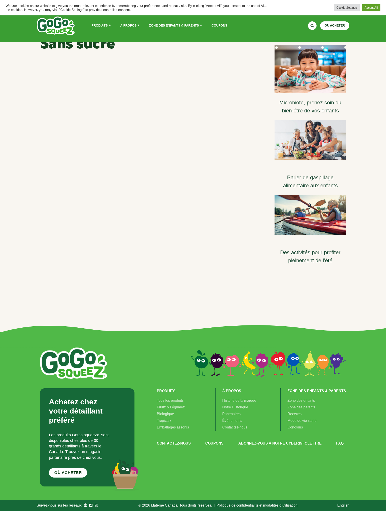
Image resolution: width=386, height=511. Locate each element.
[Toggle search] (312, 25)
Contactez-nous (234, 427)
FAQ (340, 443)
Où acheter (68, 472)
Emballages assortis (173, 427)
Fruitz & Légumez (171, 407)
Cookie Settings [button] (346, 7)
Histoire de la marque (239, 400)
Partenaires (231, 414)
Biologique (165, 414)
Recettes (294, 414)
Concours (295, 427)
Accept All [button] (371, 7)
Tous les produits (170, 400)
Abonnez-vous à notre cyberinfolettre (280, 443)
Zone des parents (301, 407)
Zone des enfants (301, 400)
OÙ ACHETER (335, 25)
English (343, 505)
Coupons (214, 443)
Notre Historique (235, 407)
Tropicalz (164, 420)
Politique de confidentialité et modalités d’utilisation (257, 505)
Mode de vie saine (302, 420)
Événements (232, 420)
